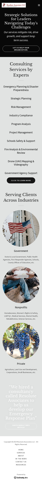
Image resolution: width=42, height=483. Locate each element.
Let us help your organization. (21, 49)
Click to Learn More (21, 180)
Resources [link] (21, 465)
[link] (14, 5)
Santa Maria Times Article (21, 426)
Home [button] (21, 450)
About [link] (21, 456)
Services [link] (21, 453)
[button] (39, 5)
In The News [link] (21, 459)
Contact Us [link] (21, 462)
